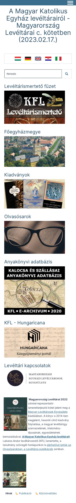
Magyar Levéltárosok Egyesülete (48, 411)
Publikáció (25, 493)
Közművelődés (48, 493)
